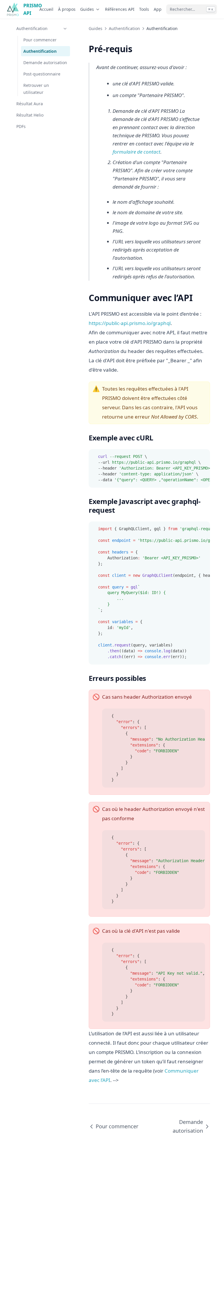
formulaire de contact (136, 151)
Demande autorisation (45, 62)
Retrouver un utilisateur (36, 88)
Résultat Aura (29, 103)
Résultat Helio (29, 115)
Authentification (32, 28)
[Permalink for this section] (137, 49)
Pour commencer (40, 40)
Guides (87, 9)
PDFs (21, 126)
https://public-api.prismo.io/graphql (130, 323)
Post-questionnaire (41, 74)
